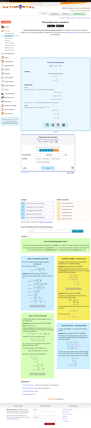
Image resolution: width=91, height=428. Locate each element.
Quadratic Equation (9, 65)
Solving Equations (9, 61)
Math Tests (65, 416)
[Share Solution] (52, 125)
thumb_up (68, 173)
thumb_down (73, 173)
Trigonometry (8, 101)
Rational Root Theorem (28, 388)
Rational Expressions (10, 53)
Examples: (25, 158)
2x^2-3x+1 (46, 159)
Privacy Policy (66, 420)
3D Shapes (7, 73)
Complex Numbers (9, 81)
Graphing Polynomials (9, 45)
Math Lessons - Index (67, 414)
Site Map (64, 418)
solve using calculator (37, 306)
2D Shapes (7, 69)
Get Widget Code (25, 172)
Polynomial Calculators (71, 17)
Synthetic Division (8, 38)
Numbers (7, 27)
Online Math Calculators (68, 409)
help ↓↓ (40, 141)
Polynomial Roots (9, 35)
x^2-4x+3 (38, 159)
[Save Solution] (47, 125)
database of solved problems (46, 222)
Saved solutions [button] (6, 22)
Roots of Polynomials (28, 385)
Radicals (7, 57)
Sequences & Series (9, 97)
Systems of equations (10, 85)
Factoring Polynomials (9, 33)
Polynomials (7, 31)
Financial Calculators (10, 109)
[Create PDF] (58, 125)
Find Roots (48, 168)
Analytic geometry (9, 77)
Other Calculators (9, 113)
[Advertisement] (55, 47)
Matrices (7, 89)
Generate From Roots (9, 50)
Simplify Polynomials (9, 47)
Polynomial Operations (9, 43)
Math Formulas (66, 411)
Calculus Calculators (10, 93)
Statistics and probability (11, 105)
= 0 (65, 155)
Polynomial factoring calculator (30, 391)
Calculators (62, 17)
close (55, 131)
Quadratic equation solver (29, 394)
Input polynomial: (26, 154)
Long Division (7, 40)
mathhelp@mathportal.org (13, 418)
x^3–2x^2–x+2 (55, 159)
